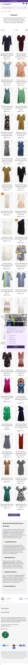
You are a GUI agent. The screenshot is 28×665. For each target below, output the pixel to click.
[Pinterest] (7, 629)
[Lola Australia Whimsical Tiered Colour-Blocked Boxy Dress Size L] (21, 253)
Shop (5, 11)
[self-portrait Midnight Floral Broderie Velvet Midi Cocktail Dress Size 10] (21, 413)
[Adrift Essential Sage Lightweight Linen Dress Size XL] (21, 95)
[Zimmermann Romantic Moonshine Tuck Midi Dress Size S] (21, 200)
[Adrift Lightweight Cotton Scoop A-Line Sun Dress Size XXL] (7, 174)
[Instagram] (4, 629)
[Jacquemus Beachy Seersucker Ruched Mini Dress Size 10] (7, 253)
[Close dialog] (25, 316)
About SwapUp (5, 608)
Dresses (9, 11)
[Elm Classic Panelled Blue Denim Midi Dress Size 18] (21, 148)
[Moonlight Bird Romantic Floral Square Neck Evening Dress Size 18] (7, 122)
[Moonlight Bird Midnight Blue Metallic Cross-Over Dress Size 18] (7, 43)
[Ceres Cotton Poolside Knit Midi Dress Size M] (21, 279)
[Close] (0, 664)
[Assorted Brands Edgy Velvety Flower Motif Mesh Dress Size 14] (7, 148)
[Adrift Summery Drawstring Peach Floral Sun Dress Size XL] (21, 69)
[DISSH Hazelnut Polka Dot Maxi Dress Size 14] (7, 467)
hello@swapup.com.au (6, 625)
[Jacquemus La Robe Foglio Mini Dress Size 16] (7, 226)
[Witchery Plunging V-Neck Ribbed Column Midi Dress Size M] (21, 441)
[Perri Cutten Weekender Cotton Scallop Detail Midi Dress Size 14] (21, 305)
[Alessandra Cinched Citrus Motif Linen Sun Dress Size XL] (21, 122)
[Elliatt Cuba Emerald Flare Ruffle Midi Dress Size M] (7, 413)
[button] (7, 30)
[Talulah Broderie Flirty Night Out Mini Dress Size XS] (21, 493)
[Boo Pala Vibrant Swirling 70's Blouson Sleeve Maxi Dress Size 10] (21, 385)
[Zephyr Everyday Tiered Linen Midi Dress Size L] (7, 305)
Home (2, 11)
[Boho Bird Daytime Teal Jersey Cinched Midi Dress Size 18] (7, 95)
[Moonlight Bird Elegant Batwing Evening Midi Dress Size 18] (21, 174)
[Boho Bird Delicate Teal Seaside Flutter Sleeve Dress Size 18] (7, 69)
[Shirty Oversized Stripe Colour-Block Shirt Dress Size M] (7, 279)
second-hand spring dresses (9, 562)
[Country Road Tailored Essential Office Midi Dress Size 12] (21, 467)
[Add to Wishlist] (11, 36)
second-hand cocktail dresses (13, 546)
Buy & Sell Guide (5, 612)
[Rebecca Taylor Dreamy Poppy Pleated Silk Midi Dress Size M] (7, 359)
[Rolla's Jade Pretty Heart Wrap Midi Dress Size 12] (7, 493)
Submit (16, 347)
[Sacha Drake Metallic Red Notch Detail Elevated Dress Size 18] (21, 43)
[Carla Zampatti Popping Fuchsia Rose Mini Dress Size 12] (7, 385)
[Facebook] (2, 629)
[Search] (25, 7)
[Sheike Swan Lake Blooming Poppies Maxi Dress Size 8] (21, 359)
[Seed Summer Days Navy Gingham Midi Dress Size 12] (7, 441)
